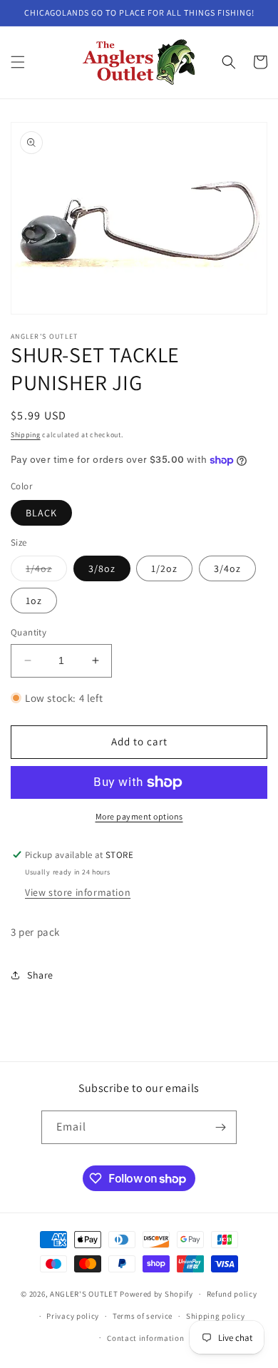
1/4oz (46, 571)
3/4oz (227, 568)
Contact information (145, 1338)
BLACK (41, 512)
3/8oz (101, 568)
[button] (18, 62)
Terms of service (143, 1316)
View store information (77, 892)
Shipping (26, 434)
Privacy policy (72, 1316)
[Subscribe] (220, 1127)
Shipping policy (215, 1316)
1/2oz (164, 568)
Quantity (28, 632)
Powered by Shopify (156, 1294)
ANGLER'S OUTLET (84, 1294)
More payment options (139, 816)
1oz (34, 600)
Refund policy (232, 1294)
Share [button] (40, 975)
